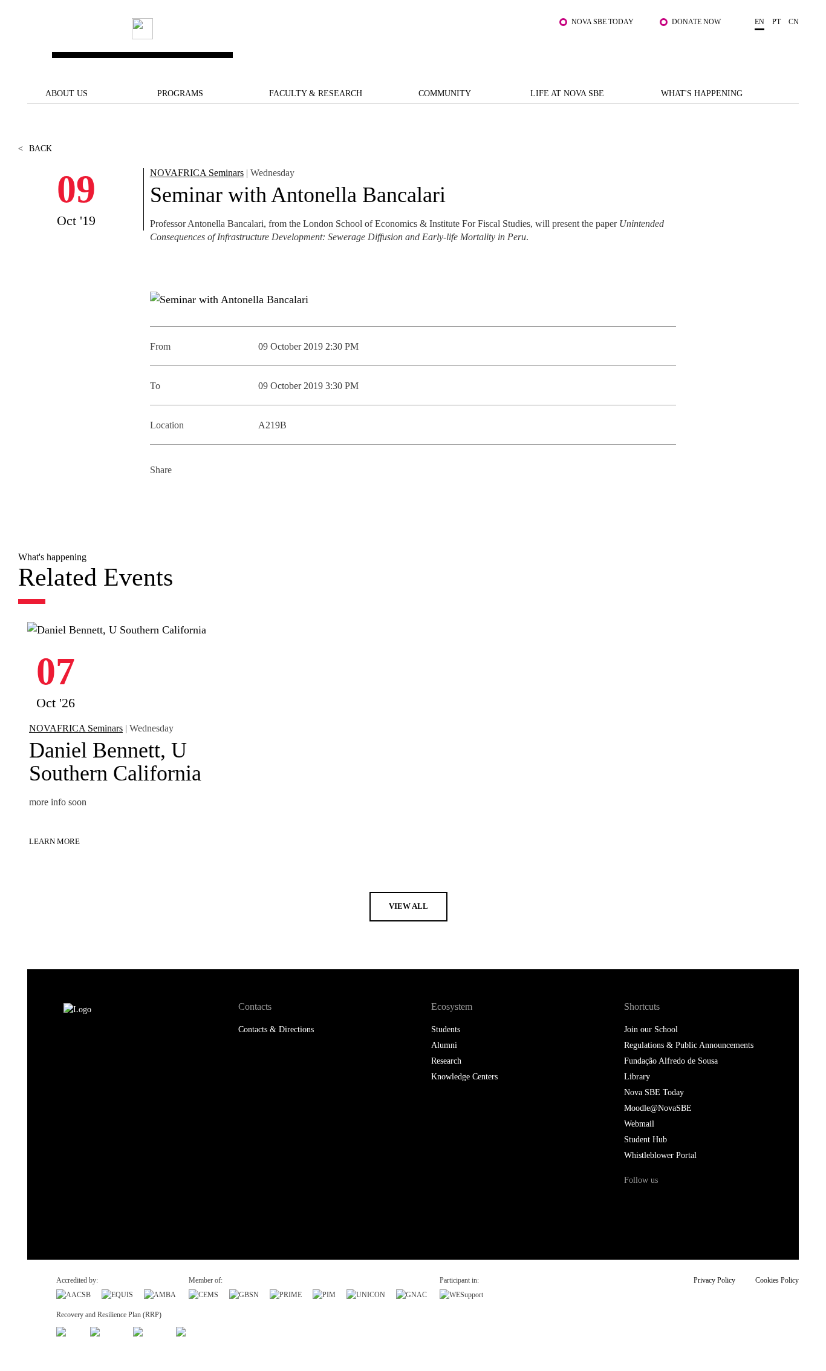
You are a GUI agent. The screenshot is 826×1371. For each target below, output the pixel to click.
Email (242, 499)
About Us (66, 93)
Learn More (54, 841)
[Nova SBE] (346, 43)
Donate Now (696, 22)
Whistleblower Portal (660, 1155)
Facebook (160, 499)
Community (444, 93)
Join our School (651, 1029)
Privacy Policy (714, 1280)
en (759, 22)
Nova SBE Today (602, 22)
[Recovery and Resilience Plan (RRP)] (106, 1330)
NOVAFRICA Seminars (197, 173)
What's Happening (702, 93)
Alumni (444, 1045)
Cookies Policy (777, 1280)
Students (445, 1029)
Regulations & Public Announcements (688, 1045)
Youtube (733, 1203)
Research (446, 1060)
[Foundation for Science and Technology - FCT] (67, 1330)
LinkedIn (215, 499)
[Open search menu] (787, 49)
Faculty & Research (315, 93)
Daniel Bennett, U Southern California (115, 761)
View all (408, 906)
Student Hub (645, 1139)
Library (637, 1076)
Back (35, 148)
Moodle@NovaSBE (658, 1108)
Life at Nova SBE (567, 93)
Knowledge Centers (464, 1076)
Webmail (639, 1123)
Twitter (187, 499)
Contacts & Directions (276, 1029)
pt (776, 22)
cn (794, 22)
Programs (180, 93)
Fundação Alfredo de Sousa (671, 1060)
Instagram (683, 1203)
